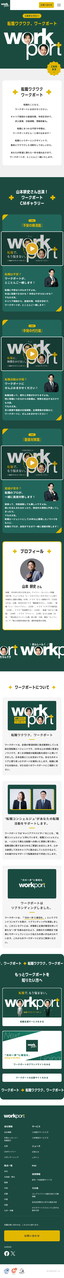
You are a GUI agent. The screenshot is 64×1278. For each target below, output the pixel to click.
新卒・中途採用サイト (41, 1180)
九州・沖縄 (8, 1210)
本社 (6, 1171)
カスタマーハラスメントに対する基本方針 (45, 1209)
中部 (6, 1188)
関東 (6, 1182)
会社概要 (7, 1132)
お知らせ (35, 1152)
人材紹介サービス (39, 1132)
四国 (6, 1205)
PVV (34, 1165)
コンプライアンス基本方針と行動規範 (45, 1195)
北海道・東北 (9, 1177)
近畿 (6, 1194)
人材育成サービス (39, 1138)
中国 (6, 1199)
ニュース (36, 1146)
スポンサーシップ (11, 1157)
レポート (35, 1157)
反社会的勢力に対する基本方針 (44, 1202)
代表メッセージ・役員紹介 (11, 1139)
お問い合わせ (46, 5)
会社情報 (8, 1126)
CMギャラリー (10, 1152)
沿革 (6, 1146)
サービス (36, 1126)
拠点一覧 (8, 1165)
